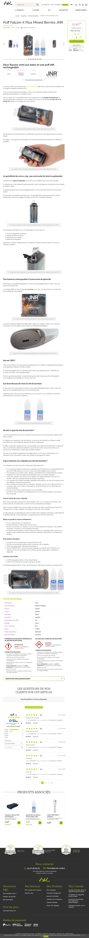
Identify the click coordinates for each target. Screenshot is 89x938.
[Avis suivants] (51, 783)
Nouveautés (63, 10)
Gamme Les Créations (54, 899)
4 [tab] (32, 59)
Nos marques (51, 890)
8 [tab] (39, 59)
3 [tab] (30, 59)
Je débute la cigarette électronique (76, 895)
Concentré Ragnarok (54, 893)
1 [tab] (27, 59)
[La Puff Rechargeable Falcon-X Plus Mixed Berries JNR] (54, 43)
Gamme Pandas (52, 902)
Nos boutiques (8, 899)
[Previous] (4, 44)
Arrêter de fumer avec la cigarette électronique (77, 890)
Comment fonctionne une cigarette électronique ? (75, 901)
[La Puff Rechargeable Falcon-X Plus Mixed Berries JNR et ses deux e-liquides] (34, 43)
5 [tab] (34, 59)
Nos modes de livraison (33, 890)
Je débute (65, 4)
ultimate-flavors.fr (9, 910)
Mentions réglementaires (17, 679)
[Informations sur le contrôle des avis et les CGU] (21, 723)
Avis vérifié (62, 715)
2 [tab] (28, 59)
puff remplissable (31, 86)
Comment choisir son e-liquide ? (76, 906)
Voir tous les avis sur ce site (13, 726)
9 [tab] (41, 59)
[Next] (64, 44)
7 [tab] (37, 59)
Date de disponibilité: (9, 827)
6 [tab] (35, 59)
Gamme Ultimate (53, 896)
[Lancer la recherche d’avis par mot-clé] (22, 747)
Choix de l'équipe (53, 905)
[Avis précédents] (39, 782)
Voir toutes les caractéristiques (34, 79)
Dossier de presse (9, 896)
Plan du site (29, 893)
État (4, 838)
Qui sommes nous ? (9, 893)
